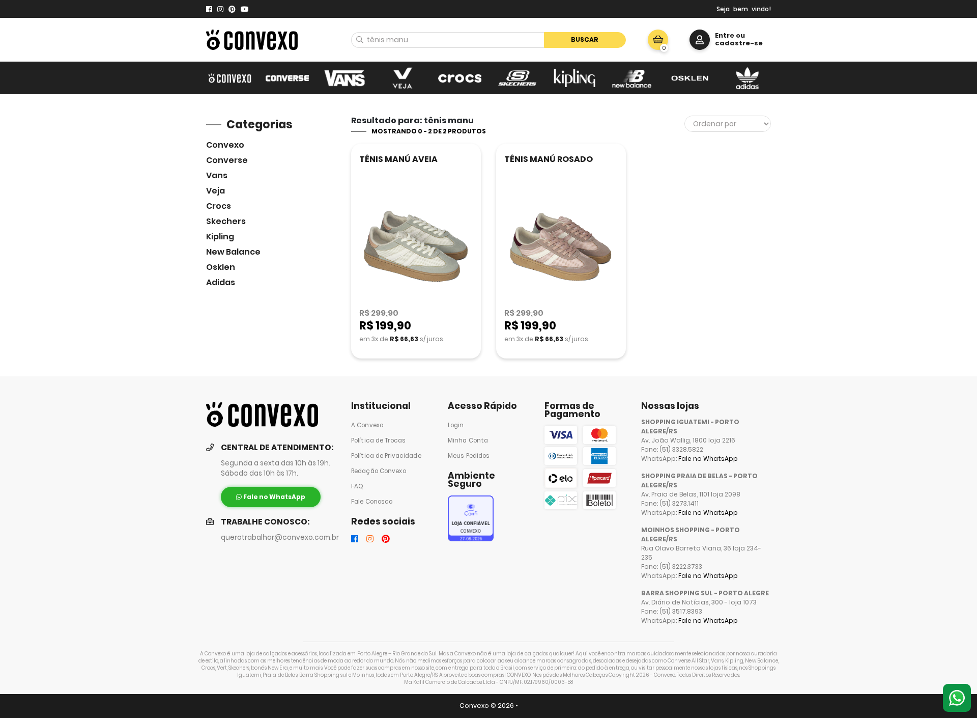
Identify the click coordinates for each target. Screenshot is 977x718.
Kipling (220, 236)
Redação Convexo (378, 471)
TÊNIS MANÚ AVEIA (398, 159)
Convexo (225, 145)
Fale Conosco (371, 502)
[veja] (402, 78)
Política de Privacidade (386, 456)
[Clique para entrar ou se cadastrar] (699, 40)
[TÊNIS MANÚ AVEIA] (416, 248)
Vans (216, 175)
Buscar (584, 39)
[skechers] (517, 78)
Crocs (218, 206)
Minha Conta (468, 440)
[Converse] (287, 78)
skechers (226, 221)
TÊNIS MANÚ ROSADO (548, 159)
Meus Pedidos (469, 456)
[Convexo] (229, 78)
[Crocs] (459, 78)
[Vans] (344, 78)
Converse (227, 160)
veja (215, 191)
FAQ (357, 486)
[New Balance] (632, 78)
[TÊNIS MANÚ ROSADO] (561, 248)
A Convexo (367, 425)
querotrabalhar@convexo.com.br (280, 537)
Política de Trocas (378, 440)
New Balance (233, 252)
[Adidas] (747, 78)
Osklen (220, 267)
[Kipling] (574, 78)
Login (456, 425)
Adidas (220, 282)
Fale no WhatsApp (708, 458)
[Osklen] (689, 78)
